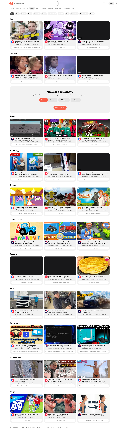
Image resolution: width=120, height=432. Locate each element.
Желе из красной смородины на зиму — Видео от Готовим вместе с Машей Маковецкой (59, 277)
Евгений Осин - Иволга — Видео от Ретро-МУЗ (60, 76)
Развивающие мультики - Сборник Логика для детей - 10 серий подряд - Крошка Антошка (60, 242)
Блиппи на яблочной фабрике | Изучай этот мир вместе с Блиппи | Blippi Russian (93, 242)
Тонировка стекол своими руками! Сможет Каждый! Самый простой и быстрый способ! (58, 311)
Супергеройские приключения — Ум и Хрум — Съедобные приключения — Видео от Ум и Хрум (26, 208)
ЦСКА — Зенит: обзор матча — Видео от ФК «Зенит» (26, 414)
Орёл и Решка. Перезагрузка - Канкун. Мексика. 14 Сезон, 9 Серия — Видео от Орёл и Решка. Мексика (93, 380)
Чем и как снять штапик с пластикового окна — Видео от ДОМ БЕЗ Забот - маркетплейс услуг (59, 173)
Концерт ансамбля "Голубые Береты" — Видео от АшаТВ (93, 76)
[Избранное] (104, 3)
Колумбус (16, 427)
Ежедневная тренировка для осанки (92, 414)
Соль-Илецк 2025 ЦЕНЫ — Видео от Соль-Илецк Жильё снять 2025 (60, 380)
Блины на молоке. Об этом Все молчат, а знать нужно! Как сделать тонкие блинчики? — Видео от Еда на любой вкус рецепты (93, 277)
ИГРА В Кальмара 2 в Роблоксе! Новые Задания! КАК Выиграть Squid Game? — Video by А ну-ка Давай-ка (59, 139)
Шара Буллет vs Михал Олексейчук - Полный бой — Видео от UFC (58, 414)
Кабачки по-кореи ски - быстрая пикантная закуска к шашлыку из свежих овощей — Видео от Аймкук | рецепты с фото (26, 277)
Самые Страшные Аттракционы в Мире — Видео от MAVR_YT (27, 380)
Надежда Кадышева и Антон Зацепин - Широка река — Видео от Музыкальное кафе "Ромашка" (26, 76)
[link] (26, 35)
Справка (38, 427)
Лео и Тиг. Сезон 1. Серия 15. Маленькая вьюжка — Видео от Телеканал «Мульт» (59, 208)
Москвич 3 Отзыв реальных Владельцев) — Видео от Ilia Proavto (26, 311)
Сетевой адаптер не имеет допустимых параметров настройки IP (59, 346)
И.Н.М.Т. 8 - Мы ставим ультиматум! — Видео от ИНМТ (59, 42)
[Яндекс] (11, 3)
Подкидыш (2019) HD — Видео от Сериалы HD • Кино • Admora (27, 42)
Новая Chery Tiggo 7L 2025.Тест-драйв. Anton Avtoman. (93, 311)
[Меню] (116, 3)
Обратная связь (30, 427)
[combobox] (35, 3)
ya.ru (61, 427)
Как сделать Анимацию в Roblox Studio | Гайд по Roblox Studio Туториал (26, 139)
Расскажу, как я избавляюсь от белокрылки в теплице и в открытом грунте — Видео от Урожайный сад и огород (92, 173)
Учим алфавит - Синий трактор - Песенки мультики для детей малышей (26, 242)
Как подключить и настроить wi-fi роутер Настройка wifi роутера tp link (93, 346)
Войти (111, 3)
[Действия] (41, 42)
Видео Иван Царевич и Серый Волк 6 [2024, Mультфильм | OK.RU (92, 208)
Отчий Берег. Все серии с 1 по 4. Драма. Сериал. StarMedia (93, 42)
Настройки (50, 427)
